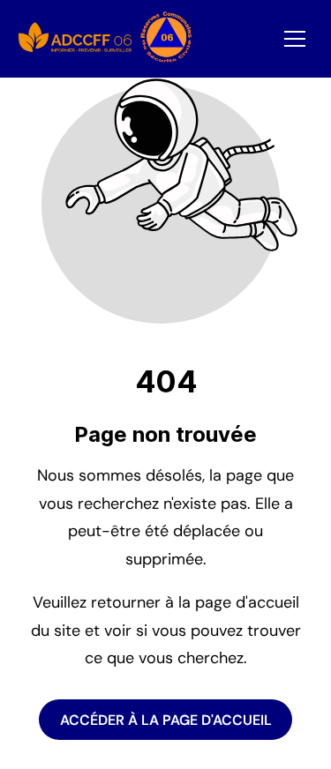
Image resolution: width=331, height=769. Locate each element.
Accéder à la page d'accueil (166, 720)
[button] (294, 38)
